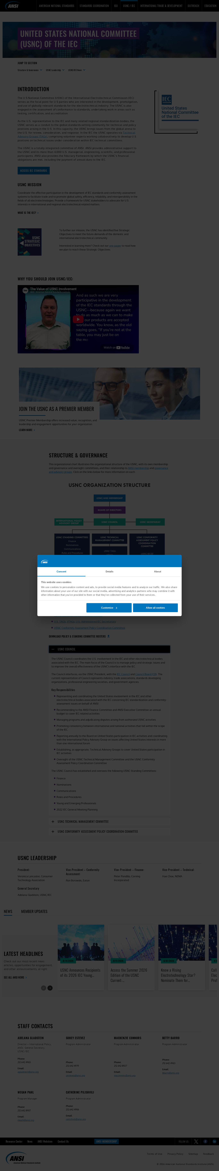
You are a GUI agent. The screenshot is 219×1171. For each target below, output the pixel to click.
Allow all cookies (155, 607)
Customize (107, 607)
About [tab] (157, 571)
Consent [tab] (61, 571)
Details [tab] (110, 571)
